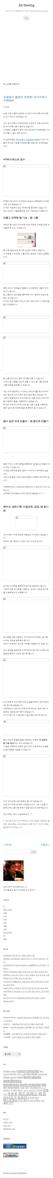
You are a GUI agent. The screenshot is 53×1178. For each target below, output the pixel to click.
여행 (5, 929)
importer (33, 1071)
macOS (6, 1074)
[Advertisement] (26, 51)
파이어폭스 (12, 824)
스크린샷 (32, 1090)
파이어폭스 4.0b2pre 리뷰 (27, 139)
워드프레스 (7, 933)
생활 (5, 926)
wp (44, 1084)
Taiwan (6, 1077)
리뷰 (5, 919)
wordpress (12, 1080)
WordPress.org (9, 1129)
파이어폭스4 (23, 824)
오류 (5, 1094)
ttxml (27, 1077)
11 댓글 (6, 107)
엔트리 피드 (8, 1122)
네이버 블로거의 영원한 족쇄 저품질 (26, 1037)
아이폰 (39, 1090)
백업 (15, 1090)
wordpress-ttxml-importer (22, 1084)
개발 (5, 913)
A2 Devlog (27, 5)
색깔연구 (6, 1024)
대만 (27, 1087)
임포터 (22, 1097)
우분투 (12, 1094)
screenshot (42, 1074)
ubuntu (36, 1077)
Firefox (36, 821)
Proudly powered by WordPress (15, 1173)
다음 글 (45, 844)
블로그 (26, 1090)
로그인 (6, 1119)
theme (13, 1077)
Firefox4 (43, 821)
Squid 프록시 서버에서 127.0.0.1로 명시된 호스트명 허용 (25, 988)
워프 (42, 1093)
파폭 (30, 824)
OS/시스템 (7, 910)
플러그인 (8, 1103)
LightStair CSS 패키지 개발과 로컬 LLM (19, 955)
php (28, 1074)
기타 (5, 916)
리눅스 (6, 1090)
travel (20, 1077)
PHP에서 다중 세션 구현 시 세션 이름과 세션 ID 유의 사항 (26, 975)
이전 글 (7, 844)
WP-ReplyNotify (11, 1087)
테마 (37, 1098)
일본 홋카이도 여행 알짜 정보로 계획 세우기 (29, 1034)
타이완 (31, 1098)
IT (4, 906)
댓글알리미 (35, 1087)
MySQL (13, 1074)
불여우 (20, 1090)
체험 (5, 939)
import (21, 1071)
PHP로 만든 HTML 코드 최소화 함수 (17, 978)
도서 (44, 1088)
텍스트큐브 (10, 1100)
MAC (42, 1072)
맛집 (5, 923)
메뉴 (26, 18)
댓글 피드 (7, 1126)
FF (32, 821)
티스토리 (23, 1100)
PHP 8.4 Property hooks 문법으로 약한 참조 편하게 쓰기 (25, 972)
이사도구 (10, 1097)
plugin (34, 1074)
